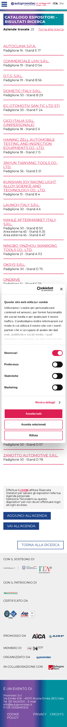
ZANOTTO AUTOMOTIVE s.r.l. (30, 455)
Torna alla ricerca (51, 29)
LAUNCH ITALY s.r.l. (21, 205)
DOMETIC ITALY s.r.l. (22, 91)
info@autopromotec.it (17, 704)
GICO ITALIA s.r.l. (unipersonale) (19, 122)
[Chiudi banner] (61, 289)
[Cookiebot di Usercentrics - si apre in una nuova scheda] (39, 289)
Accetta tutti (34, 413)
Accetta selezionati (33, 424)
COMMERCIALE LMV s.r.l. (26, 61)
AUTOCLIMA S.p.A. (19, 46)
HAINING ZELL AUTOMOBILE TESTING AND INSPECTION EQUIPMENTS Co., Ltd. (29, 143)
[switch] (57, 364)
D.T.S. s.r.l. (13, 76)
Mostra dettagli (45, 402)
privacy (39, 714)
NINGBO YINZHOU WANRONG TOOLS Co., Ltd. (30, 247)
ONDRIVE (11, 279)
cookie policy (13, 716)
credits (57, 714)
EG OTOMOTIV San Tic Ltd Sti (31, 105)
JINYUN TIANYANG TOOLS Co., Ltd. (30, 165)
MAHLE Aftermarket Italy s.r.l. (29, 222)
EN (62, 3)
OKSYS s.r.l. (14, 264)
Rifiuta (33, 435)
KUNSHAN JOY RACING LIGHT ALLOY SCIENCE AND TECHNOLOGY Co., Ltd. (29, 186)
